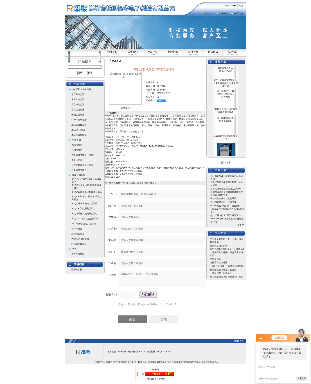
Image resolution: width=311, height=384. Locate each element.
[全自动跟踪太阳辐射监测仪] (226, 112)
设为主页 (209, 13)
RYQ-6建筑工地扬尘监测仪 (84, 203)
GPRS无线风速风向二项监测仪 (225, 205)
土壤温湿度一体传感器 (221, 273)
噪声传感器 (76, 228)
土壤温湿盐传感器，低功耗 (223, 269)
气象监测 (76, 140)
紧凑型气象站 (77, 254)
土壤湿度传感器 (79, 124)
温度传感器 (76, 269)
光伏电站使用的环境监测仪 (223, 202)
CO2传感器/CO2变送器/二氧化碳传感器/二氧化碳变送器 (225, 78)
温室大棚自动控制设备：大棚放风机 (227, 249)
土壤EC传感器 (78, 129)
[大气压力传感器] (226, 139)
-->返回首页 (238, 341)
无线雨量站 (76, 145)
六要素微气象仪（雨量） (83, 155)
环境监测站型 (78, 175)
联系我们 (238, 13)
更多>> (240, 224)
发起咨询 (302, 378)
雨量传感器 (76, 160)
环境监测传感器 (79, 244)
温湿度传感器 (77, 109)
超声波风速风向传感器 (82, 165)
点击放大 (125, 107)
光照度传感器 (77, 114)
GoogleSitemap (163, 351)
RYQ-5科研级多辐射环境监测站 (86, 192)
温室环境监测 (77, 104)
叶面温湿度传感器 (218, 262)
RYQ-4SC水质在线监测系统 (84, 218)
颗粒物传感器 (77, 233)
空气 (74, 249)
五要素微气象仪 (79, 170)
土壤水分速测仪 (79, 135)
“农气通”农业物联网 (81, 89)
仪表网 (121, 351)
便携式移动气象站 (218, 245)
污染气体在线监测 (80, 239)
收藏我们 (224, 13)
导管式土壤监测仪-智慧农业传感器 (226, 277)
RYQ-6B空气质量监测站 (83, 208)
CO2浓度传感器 (79, 119)
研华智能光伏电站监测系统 (223, 198)
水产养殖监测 (77, 94)
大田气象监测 (77, 99)
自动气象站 (76, 150)
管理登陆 (151, 351)
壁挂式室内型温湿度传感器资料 (225, 215)
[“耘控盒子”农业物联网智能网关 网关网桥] (226, 85)
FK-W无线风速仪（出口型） (84, 223)
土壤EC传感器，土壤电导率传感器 (226, 266)
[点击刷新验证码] (148, 295)
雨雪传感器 (215, 259)
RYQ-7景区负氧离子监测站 (84, 213)
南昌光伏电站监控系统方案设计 (225, 189)
